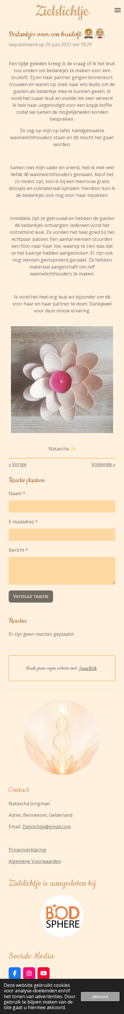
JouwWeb (88, 668)
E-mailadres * (23, 522)
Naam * (17, 493)
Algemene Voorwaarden (35, 861)
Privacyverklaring (27, 850)
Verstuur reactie (30, 596)
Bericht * (18, 550)
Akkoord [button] (100, 996)
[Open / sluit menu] (117, 10)
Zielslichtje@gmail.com (46, 826)
